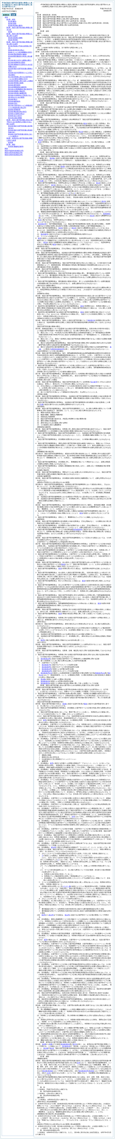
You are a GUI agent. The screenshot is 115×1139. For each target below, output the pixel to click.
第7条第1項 (66, 1046)
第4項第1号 (42, 224)
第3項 (60, 228)
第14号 (53, 847)
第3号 (44, 915)
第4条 (63, 166)
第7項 (53, 185)
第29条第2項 (45, 683)
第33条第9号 (46, 667)
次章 (52, 349)
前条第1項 (91, 320)
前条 (85, 704)
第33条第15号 (47, 669)
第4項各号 (44, 234)
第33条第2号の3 (46, 673)
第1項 (81, 132)
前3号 (43, 640)
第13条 (45, 1048)
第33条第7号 (46, 665)
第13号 (51, 915)
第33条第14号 (46, 659)
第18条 (43, 679)
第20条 (52, 158)
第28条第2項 (45, 681)
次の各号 (94, 382)
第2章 (44, 1044)
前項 (85, 123)
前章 (50, 1044)
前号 (44, 720)
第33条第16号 (47, 671)
